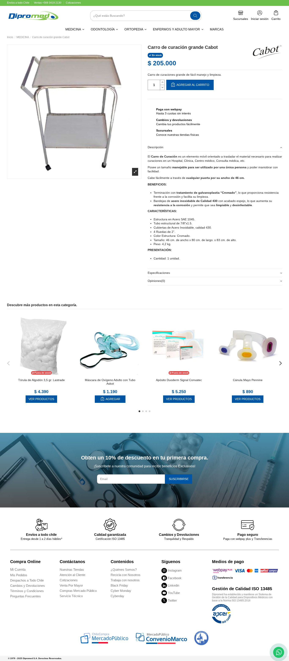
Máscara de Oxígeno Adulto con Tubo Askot (110, 381)
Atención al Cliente (72, 575)
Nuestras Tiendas (72, 569)
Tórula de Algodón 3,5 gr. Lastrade (41, 380)
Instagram (175, 570)
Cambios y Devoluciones (27, 585)
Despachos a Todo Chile (27, 580)
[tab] (215, 147)
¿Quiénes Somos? (124, 569)
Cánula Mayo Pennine (248, 380)
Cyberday (117, 596)
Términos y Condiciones (27, 591)
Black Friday (119, 585)
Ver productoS (41, 399)
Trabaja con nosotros (125, 580)
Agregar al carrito (192, 84)
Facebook (175, 578)
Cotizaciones (73, 2)
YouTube (174, 593)
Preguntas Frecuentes (25, 596)
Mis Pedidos (18, 575)
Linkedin (173, 585)
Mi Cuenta (18, 569)
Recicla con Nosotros (125, 575)
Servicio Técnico (71, 596)
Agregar (112, 399)
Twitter (172, 600)
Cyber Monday (121, 590)
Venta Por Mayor (71, 585)
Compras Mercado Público (78, 590)
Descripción (155, 147)
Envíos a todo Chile (18, 2)
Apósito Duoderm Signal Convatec (179, 380)
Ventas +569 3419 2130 (48, 2)
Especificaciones (159, 272)
